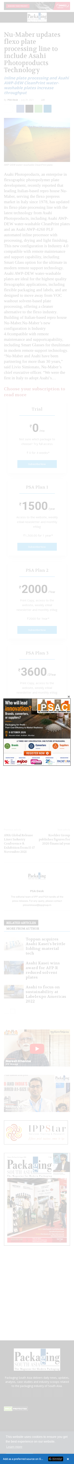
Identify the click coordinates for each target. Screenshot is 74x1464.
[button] (37, 1459)
